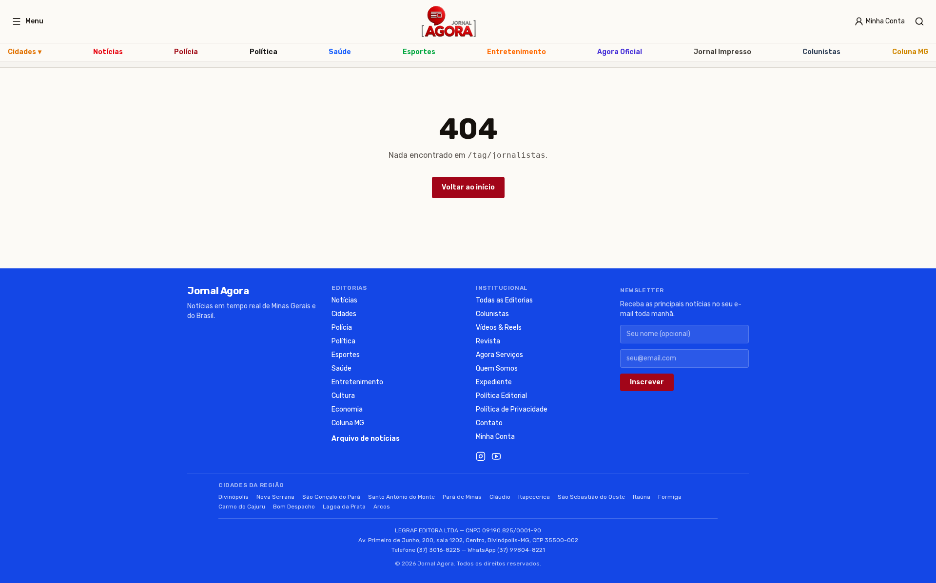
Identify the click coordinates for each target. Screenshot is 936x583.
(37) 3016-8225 (438, 549)
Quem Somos (497, 368)
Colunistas (821, 52)
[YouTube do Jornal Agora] (496, 456)
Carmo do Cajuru (241, 506)
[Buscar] (919, 21)
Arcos (381, 506)
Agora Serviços (499, 355)
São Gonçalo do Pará (331, 496)
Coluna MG (910, 52)
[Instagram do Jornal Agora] (481, 456)
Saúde (340, 52)
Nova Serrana (275, 496)
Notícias (108, 52)
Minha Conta (495, 437)
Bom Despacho (294, 506)
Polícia (186, 52)
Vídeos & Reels (499, 327)
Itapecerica (534, 496)
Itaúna (641, 496)
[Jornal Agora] (449, 21)
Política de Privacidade (511, 409)
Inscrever (647, 382)
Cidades (24, 52)
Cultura (343, 396)
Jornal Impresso (722, 52)
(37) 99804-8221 (521, 549)
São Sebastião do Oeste (591, 496)
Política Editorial (501, 396)
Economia (347, 409)
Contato (489, 423)
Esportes (419, 52)
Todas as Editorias (504, 300)
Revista (488, 341)
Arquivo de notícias (366, 438)
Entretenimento (516, 52)
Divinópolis (233, 496)
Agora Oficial (619, 52)
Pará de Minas (462, 496)
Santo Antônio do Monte (401, 496)
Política (263, 52)
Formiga (670, 496)
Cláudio (499, 496)
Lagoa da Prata (344, 506)
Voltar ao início (468, 187)
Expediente (494, 382)
